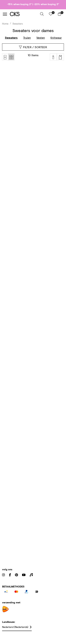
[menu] (5, 14)
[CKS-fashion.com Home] (23, 14)
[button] (41, 14)
